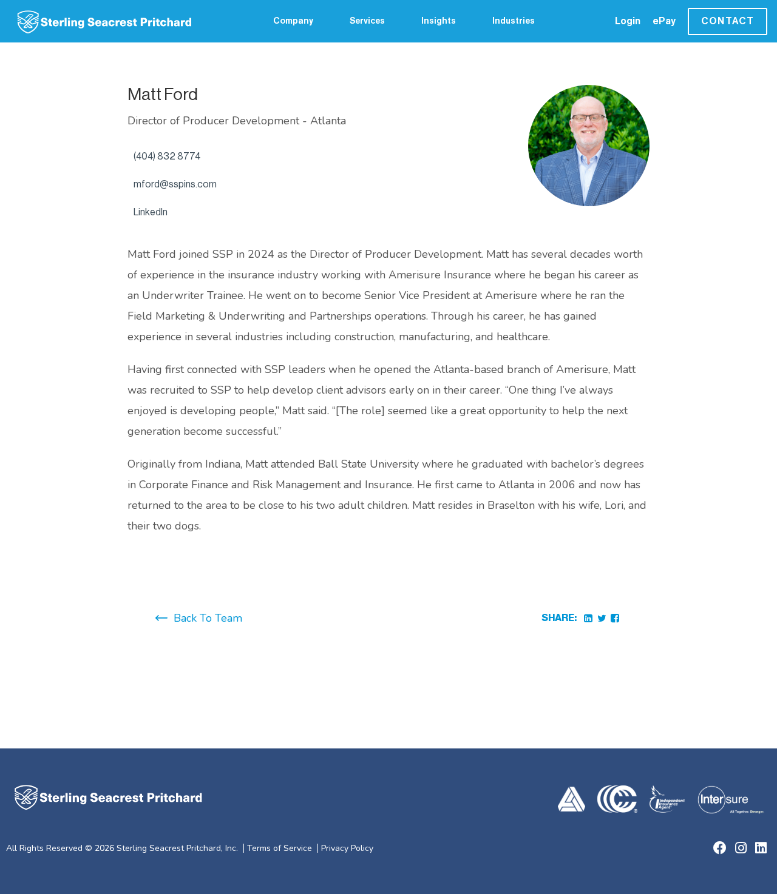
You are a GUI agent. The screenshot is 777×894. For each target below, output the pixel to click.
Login (627, 21)
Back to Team (208, 618)
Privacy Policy (347, 848)
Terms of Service (279, 848)
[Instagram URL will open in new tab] (741, 848)
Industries (513, 21)
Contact (727, 21)
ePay (664, 21)
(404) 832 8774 (167, 156)
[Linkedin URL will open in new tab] (761, 848)
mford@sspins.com (175, 184)
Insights (438, 21)
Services (367, 21)
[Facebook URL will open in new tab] (720, 848)
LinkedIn (151, 212)
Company (293, 21)
